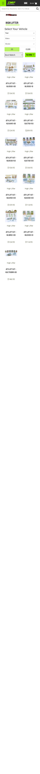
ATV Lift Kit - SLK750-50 (29, 122)
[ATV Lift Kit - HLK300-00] (29, 178)
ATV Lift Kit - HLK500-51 (29, 85)
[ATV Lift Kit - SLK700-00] (29, 141)
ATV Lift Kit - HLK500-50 (11, 159)
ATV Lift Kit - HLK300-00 (29, 196)
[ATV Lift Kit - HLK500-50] (11, 141)
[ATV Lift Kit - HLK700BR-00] (11, 253)
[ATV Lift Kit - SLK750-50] (29, 104)
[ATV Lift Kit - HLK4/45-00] (11, 104)
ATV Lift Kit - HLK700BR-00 (11, 271)
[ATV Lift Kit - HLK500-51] (29, 67)
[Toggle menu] (3, 3)
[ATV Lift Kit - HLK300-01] (29, 216)
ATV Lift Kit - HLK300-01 (29, 233)
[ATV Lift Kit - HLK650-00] (11, 216)
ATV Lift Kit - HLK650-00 (11, 233)
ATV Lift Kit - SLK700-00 (29, 159)
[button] (25, 3)
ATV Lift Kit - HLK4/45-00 (11, 122)
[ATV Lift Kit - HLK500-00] (11, 67)
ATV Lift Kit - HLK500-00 (11, 85)
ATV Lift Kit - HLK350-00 (11, 196)
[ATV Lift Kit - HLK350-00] (11, 178)
